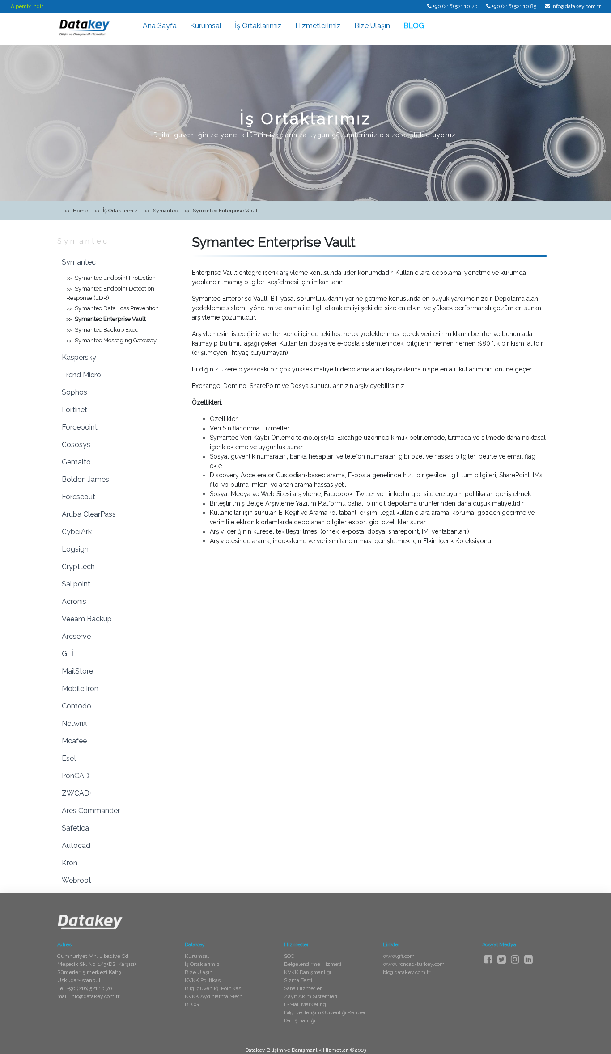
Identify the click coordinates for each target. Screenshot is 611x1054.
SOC (289, 956)
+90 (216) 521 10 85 (514, 6)
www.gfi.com (399, 956)
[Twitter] (502, 959)
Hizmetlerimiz (318, 25)
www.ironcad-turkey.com (414, 964)
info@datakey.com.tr (576, 6)
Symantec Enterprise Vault (110, 319)
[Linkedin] (528, 959)
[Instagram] (515, 959)
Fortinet (74, 409)
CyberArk (77, 531)
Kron (69, 863)
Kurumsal (205, 25)
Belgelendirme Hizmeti (312, 964)
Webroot (76, 880)
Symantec (83, 241)
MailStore (77, 671)
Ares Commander (91, 810)
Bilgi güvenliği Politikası (213, 988)
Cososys (76, 444)
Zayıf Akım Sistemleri (310, 996)
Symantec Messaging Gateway (116, 340)
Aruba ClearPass (89, 514)
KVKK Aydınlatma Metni (214, 996)
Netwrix (74, 723)
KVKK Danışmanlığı (307, 972)
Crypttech (78, 566)
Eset (69, 758)
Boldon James (85, 479)
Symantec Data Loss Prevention (117, 308)
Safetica (75, 828)
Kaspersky (79, 357)
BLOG (413, 25)
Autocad (76, 845)
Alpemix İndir (27, 6)
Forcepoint (80, 427)
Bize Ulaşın (372, 25)
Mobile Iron (80, 688)
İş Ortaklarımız (258, 25)
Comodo (76, 706)
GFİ (67, 653)
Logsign (75, 549)
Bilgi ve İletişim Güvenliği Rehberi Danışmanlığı (325, 1016)
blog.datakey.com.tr (406, 972)
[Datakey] (84, 27)
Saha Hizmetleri (303, 988)
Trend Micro (81, 375)
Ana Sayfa (160, 25)
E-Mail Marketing (305, 1004)
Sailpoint (76, 584)
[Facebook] (488, 959)
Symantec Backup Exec (106, 329)
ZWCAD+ (77, 793)
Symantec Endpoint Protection (115, 277)
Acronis (74, 601)
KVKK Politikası (203, 980)
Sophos (74, 392)
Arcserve (76, 636)
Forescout (78, 497)
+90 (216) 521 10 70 (455, 6)
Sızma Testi (298, 980)
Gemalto (76, 462)
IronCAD (75, 776)
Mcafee (74, 741)
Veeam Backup (87, 619)
